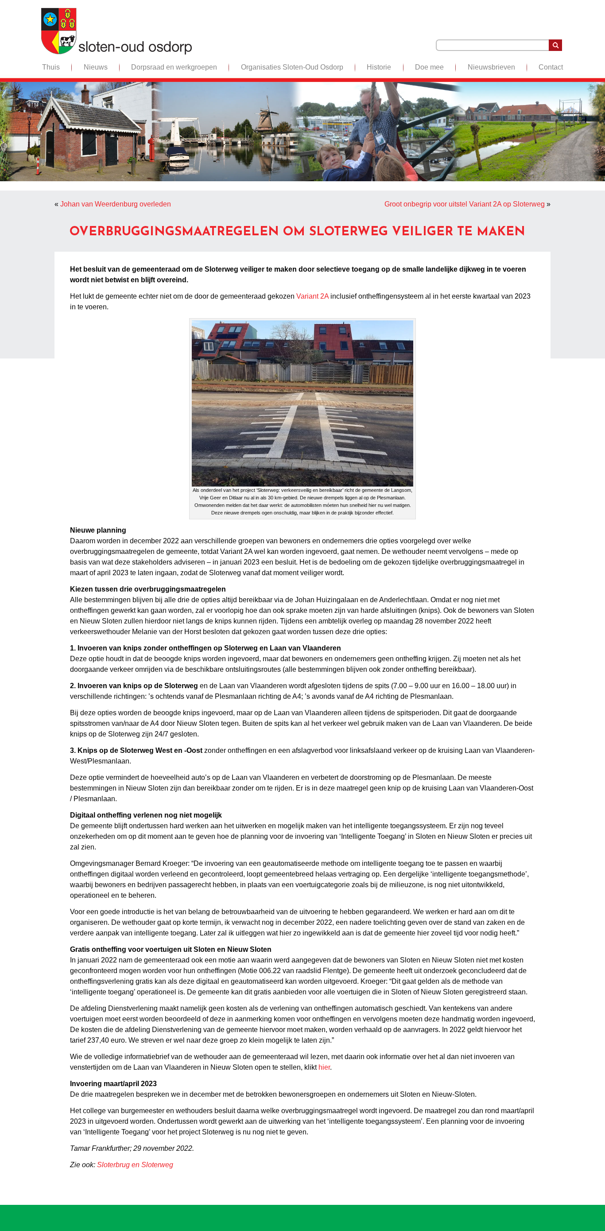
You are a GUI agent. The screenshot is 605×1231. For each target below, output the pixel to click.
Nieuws (96, 67)
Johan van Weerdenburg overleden (115, 204)
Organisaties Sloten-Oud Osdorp (292, 67)
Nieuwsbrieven (491, 67)
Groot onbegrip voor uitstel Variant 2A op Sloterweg (464, 204)
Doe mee (429, 67)
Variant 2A (312, 296)
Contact (551, 67)
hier (324, 1067)
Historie (379, 67)
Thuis (51, 67)
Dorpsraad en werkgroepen (174, 67)
